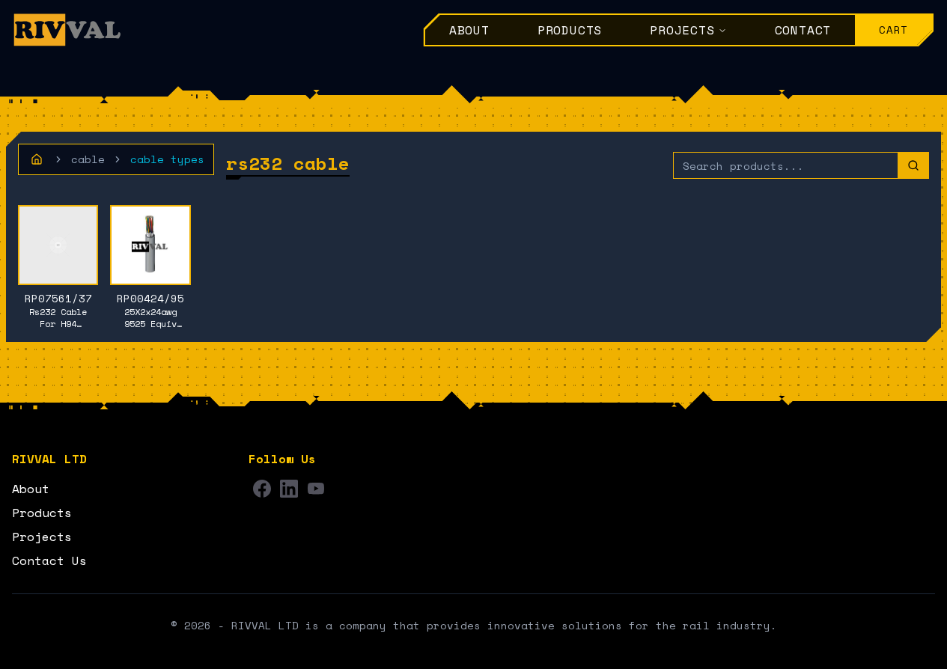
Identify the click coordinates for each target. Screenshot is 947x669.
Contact (803, 30)
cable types (167, 159)
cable (88, 159)
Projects (682, 30)
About (469, 30)
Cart (893, 29)
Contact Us (49, 560)
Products (570, 30)
